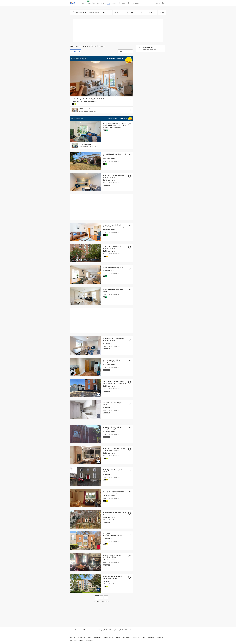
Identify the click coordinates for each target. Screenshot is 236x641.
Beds (132, 12)
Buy (83, 3)
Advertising (151, 637)
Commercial (126, 3)
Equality (118, 637)
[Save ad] (129, 100)
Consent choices (108, 637)
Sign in (164, 3)
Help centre (160, 637)
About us (72, 637)
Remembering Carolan (139, 637)
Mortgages (135, 3)
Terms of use (81, 637)
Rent (108, 3)
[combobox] (91, 12)
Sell (119, 3)
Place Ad (157, 3)
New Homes (100, 3)
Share (114, 3)
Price (116, 12)
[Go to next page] (106, 597)
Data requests (126, 637)
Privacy (89, 637)
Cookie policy (97, 637)
